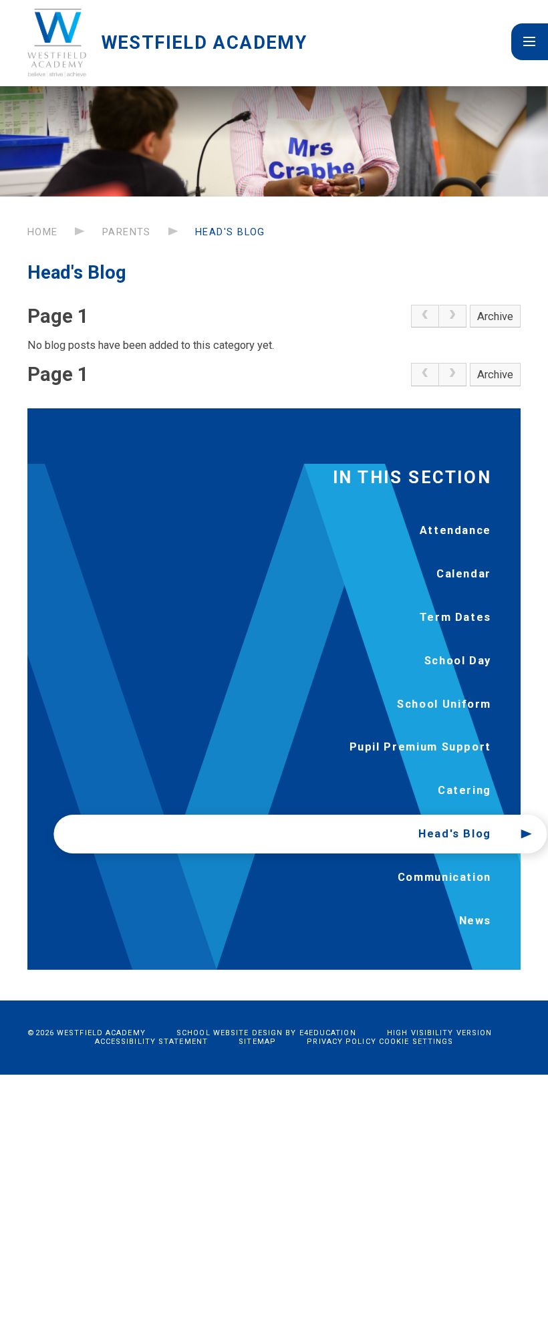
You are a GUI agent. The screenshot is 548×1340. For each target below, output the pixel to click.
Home (42, 232)
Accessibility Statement (151, 1041)
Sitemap (257, 1041)
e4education (327, 1033)
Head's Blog (230, 232)
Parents (126, 232)
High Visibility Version (439, 1033)
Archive (495, 316)
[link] (425, 316)
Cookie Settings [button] (416, 1041)
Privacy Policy (341, 1041)
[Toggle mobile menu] (529, 41)
